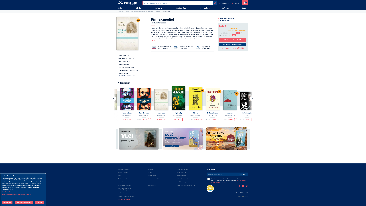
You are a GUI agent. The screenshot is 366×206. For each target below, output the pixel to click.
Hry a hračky (204, 8)
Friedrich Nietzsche (158, 23)
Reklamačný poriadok (124, 185)
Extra (244, 8)
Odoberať (241, 174)
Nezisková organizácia (183, 182)
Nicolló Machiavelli (195, 115)
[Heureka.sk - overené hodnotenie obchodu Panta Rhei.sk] (210, 188)
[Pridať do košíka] (130, 119)
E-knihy (138, 8)
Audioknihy (159, 8)
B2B (119, 175)
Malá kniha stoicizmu (212, 113)
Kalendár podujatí (182, 179)
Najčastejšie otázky (123, 179)
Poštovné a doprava (124, 169)
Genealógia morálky (127, 113)
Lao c (247, 115)
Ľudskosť (230, 113)
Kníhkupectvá (152, 175)
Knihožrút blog (181, 175)
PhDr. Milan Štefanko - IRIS (126, 75)
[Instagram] (247, 186)
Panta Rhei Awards (182, 169)
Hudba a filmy (181, 8)
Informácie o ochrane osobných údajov (124, 189)
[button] (7, 202)
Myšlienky (178, 113)
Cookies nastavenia (243, 196)
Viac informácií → (6, 192)
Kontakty (150, 169)
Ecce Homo (161, 113)
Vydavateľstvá (152, 185)
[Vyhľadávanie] (215, 3)
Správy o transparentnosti (126, 196)
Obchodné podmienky (124, 182)
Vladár (195, 113)
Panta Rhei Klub (182, 172)
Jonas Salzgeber (212, 115)
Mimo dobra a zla (144, 113)
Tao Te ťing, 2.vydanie (247, 113)
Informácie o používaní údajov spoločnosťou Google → (17, 194)
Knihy (120, 8)
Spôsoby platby (123, 172)
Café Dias (225, 8)
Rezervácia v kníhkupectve (156, 179)
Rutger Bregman (230, 115)
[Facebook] (239, 186)
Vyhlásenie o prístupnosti (126, 193)
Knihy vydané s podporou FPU (186, 185)
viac (152, 40)
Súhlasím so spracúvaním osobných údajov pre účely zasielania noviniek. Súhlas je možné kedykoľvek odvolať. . (228, 180)
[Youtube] (243, 186)
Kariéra (150, 172)
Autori (149, 182)
